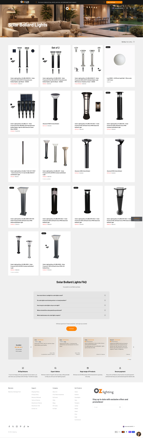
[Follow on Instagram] (17, 426)
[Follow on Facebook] (9, 426)
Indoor (76, 391)
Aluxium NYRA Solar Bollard (114, 171)
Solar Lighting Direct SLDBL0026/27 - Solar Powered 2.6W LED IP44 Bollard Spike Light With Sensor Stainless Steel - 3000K (87, 79)
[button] (31, 347)
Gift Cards (55, 405)
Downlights (77, 397)
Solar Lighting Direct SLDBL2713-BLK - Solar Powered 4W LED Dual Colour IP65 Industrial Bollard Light (87, 125)
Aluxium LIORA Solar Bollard (82, 171)
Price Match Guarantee (58, 394)
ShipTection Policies (37, 403)
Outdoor (77, 394)
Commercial (78, 419)
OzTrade (55, 408)
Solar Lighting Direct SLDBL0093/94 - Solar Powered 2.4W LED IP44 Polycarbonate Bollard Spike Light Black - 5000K (23, 79)
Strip (76, 414)
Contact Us (34, 408)
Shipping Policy (35, 391)
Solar (76, 417)
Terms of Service (36, 400)
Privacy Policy (35, 394)
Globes (76, 408)
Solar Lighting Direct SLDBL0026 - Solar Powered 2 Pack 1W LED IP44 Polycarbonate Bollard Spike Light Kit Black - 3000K (55, 79)
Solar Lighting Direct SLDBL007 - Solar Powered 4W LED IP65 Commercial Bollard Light (54, 172)
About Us (55, 391)
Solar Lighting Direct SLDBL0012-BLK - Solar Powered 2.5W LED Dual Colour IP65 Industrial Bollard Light (87, 220)
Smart (76, 411)
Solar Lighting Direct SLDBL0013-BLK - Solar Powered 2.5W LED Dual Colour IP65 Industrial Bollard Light (55, 220)
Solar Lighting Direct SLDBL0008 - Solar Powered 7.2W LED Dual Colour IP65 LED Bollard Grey (54, 266)
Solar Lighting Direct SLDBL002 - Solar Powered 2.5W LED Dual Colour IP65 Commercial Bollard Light (117, 125)
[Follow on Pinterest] (21, 426)
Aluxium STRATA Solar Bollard (51, 123)
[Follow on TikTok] (24, 426)
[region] (82, 347)
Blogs (54, 403)
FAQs (54, 400)
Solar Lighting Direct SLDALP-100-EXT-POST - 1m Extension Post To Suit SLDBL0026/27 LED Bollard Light (23, 172)
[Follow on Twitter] (13, 426)
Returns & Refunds (36, 397)
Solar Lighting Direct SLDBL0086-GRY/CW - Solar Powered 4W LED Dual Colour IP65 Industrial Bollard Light (23, 220)
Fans (76, 400)
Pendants (77, 403)
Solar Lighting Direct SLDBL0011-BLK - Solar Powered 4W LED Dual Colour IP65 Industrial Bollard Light (119, 220)
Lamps (76, 405)
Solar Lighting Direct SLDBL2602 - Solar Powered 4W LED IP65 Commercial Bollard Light (22, 266)
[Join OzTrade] (71, 2)
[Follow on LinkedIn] (28, 426)
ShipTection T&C (36, 405)
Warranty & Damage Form (14, 391)
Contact (71, 328)
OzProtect (55, 397)
